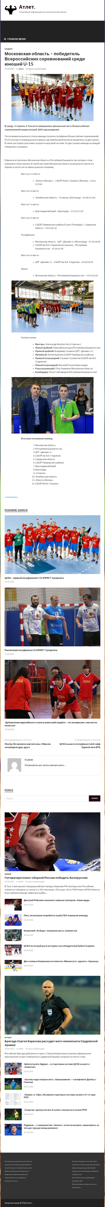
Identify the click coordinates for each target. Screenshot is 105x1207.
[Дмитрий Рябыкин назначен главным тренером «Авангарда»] (13, 909)
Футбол (8, 1037)
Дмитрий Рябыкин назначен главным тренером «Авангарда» (57, 900)
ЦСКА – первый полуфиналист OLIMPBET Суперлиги (34, 577)
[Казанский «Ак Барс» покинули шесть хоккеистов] (13, 940)
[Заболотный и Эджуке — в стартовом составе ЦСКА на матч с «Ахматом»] (13, 1073)
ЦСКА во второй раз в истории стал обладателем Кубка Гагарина (59, 946)
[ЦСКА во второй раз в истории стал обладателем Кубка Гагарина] (13, 955)
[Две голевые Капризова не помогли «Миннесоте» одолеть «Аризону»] (13, 970)
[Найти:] (52, 798)
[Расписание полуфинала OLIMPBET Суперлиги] (52, 647)
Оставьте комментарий (36, 69)
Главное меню (16, 39)
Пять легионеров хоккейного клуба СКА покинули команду (56, 915)
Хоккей (8, 874)
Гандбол (8, 49)
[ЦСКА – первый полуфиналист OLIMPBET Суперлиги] (52, 574)
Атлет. (27, 7)
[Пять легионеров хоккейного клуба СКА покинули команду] (13, 925)
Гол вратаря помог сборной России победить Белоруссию (46, 877)
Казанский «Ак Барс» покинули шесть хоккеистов (50, 930)
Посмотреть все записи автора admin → (45, 765)
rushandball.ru (11, 497)
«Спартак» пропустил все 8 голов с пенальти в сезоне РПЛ (55, 1110)
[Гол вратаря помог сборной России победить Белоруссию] (52, 871)
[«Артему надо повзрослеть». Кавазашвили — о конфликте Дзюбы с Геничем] (13, 1089)
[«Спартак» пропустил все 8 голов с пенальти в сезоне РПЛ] (13, 1119)
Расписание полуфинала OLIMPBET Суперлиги (31, 650)
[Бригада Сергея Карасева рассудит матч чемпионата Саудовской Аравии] (52, 1035)
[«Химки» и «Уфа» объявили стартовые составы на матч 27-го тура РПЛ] (13, 1104)
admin (21, 69)
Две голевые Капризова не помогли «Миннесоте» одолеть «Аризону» (61, 961)
